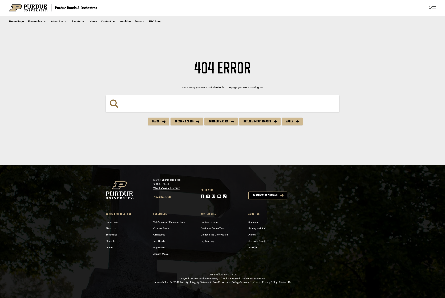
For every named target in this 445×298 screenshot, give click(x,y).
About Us (57, 21)
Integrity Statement (200, 282)
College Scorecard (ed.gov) (246, 282)
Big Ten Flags (208, 241)
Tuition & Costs (184, 121)
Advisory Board (256, 241)
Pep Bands (159, 247)
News (93, 21)
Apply (289, 121)
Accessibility (161, 282)
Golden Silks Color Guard (214, 234)
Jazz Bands (159, 241)
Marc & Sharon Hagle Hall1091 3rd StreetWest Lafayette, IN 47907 (167, 184)
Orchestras (159, 234)
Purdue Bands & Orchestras (76, 8)
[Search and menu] (432, 8)
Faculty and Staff (257, 228)
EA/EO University (179, 282)
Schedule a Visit (218, 121)
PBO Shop (154, 21)
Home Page (16, 21)
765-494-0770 (162, 197)
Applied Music (160, 253)
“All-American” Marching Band (169, 222)
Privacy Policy (269, 282)
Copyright (185, 278)
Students (110, 241)
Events (76, 21)
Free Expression (221, 282)
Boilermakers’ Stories (257, 121)
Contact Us (285, 282)
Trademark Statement (253, 278)
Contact (106, 21)
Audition (125, 21)
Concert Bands (161, 228)
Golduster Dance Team (213, 228)
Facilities (252, 247)
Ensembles (35, 21)
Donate (139, 21)
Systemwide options (265, 195)
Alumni (109, 247)
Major (156, 121)
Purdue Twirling (209, 222)
